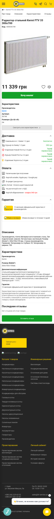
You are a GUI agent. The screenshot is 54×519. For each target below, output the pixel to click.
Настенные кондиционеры (13, 369)
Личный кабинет (37, 451)
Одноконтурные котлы (11, 406)
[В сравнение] (49, 87)
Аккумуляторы (8, 431)
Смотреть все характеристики (25, 128)
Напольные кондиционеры (13, 381)
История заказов (38, 459)
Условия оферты (37, 463)
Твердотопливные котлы (12, 402)
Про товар (6, 14)
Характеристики (33, 14)
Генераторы (7, 435)
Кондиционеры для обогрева (14, 393)
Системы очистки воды (40, 383)
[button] (27, 136)
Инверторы (6, 427)
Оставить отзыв (27, 318)
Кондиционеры (8, 364)
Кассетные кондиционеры (12, 373)
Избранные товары (39, 455)
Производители (8, 439)
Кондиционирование (39, 369)
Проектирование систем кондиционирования (12, 458)
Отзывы (47, 14)
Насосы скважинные (10, 418)
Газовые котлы (8, 398)
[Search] (45, 3)
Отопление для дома (39, 373)
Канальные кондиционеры (13, 377)
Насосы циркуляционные (12, 414)
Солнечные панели (9, 422)
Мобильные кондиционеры (13, 385)
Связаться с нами (11, 343)
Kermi (4, 111)
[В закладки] (43, 87)
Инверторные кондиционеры (14, 389)
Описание (18, 14)
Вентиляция (36, 364)
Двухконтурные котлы (11, 410)
